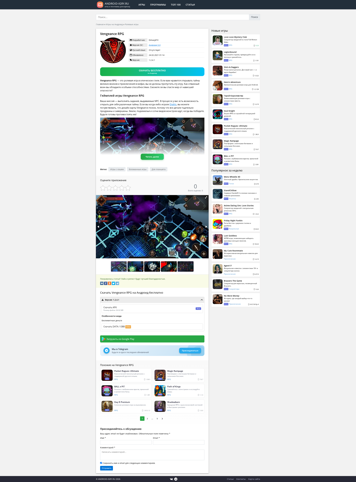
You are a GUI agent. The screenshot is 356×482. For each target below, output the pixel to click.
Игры (142, 4)
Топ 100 (176, 4)
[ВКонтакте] (101, 283)
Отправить (106, 468)
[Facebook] (105, 283)
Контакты (241, 479)
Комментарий (106, 447)
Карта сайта (254, 479)
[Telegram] (117, 283)
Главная (100, 24)
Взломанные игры (137, 169)
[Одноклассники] (109, 283)
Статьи (190, 4)
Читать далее (152, 157)
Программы (158, 4)
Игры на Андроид (114, 24)
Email (155, 438)
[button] (206, 197)
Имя (102, 438)
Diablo (173, 104)
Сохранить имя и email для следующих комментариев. (129, 463)
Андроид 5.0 (154, 45)
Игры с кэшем (117, 169)
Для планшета (158, 169)
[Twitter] (113, 283)
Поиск (254, 17)
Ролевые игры (132, 24)
